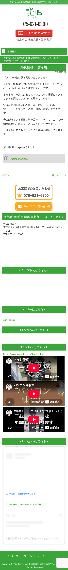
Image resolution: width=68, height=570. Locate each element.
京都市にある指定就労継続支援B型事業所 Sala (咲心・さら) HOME (31, 58)
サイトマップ (11, 556)
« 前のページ (9, 175)
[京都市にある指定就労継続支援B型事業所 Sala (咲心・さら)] (34, 18)
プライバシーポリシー (35, 556)
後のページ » (59, 175)
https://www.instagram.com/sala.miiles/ (26, 503)
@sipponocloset (20, 158)
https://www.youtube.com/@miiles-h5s (23, 354)
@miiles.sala (9, 319)
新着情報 (7, 61)
